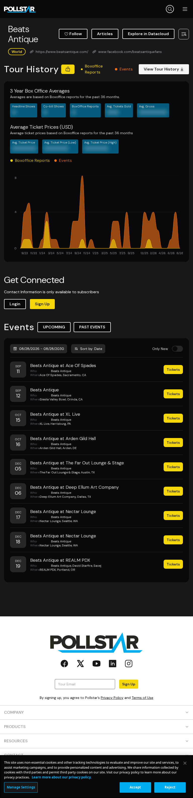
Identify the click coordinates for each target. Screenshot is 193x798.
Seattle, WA (70, 521)
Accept (135, 787)
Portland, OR (66, 570)
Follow (75, 33)
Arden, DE (70, 448)
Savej (97, 566)
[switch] (177, 349)
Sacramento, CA (74, 375)
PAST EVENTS (92, 327)
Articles (105, 33)
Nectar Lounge (50, 521)
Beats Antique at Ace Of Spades (63, 365)
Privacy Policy (112, 697)
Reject (170, 787)
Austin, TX (88, 472)
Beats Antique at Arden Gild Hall (63, 439)
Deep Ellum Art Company (58, 497)
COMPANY (14, 712)
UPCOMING (54, 327)
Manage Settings (21, 787)
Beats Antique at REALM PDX (60, 560)
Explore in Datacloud (148, 33)
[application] (96, 216)
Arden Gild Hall (50, 448)
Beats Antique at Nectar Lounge (63, 512)
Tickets (173, 369)
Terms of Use (142, 697)
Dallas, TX (84, 497)
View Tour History (161, 69)
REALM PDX (48, 570)
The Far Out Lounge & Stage (60, 472)
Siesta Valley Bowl (53, 399)
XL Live (44, 424)
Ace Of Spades (51, 375)
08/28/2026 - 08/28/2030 (41, 348)
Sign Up (42, 304)
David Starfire (82, 566)
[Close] (184, 763)
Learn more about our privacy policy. (61, 777)
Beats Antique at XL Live (55, 414)
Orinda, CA (75, 399)
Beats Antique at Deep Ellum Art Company (74, 487)
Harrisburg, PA (61, 424)
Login (15, 304)
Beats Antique (61, 371)
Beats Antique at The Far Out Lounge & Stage (77, 463)
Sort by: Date (91, 348)
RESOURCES (16, 741)
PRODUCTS (15, 726)
